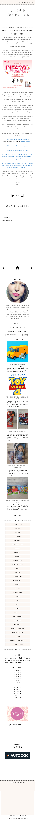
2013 (16, 698)
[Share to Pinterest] (22, 196)
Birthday (17, 540)
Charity (17, 552)
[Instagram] (16, 747)
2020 (17, 683)
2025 (17, 672)
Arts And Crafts (18, 524)
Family (17, 596)
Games (17, 608)
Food (18, 604)
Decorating (18, 576)
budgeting (13, 662)
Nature (7, 660)
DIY (17, 568)
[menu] (2, 2)
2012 (16, 700)
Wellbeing (22, 660)
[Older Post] (31, 268)
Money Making (17, 632)
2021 (17, 680)
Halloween (17, 620)
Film (17, 600)
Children (18, 556)
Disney (17, 584)
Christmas (17, 560)
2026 (17, 670)
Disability (17, 580)
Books (17, 548)
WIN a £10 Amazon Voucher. (17, 364)
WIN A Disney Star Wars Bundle (17, 431)
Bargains (17, 536)
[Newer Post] (4, 268)
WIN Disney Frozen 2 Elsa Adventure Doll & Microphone (18, 467)
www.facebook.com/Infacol (11, 141)
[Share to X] (13, 196)
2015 (16, 693)
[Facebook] (13, 747)
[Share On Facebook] (17, 196)
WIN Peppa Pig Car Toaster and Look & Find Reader (17, 501)
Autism (17, 528)
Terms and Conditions (12, 811)
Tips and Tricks (14, 660)
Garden (17, 612)
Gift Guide (17, 616)
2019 (17, 685)
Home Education (17, 628)
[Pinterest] (20, 747)
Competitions (17, 564)
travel (20, 662)
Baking (17, 532)
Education (17, 592)
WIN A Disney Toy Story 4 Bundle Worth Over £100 (17, 398)
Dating (17, 572)
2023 (17, 676)
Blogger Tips (17, 544)
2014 (16, 695)
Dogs (18, 588)
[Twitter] (14, 747)
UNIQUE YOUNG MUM (18, 12)
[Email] (21, 747)
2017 (17, 689)
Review (18, 636)
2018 (17, 687)
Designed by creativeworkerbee (17, 818)
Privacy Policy (25, 811)
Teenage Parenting (18, 640)
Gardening (15, 658)
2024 (17, 674)
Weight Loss (17, 644)
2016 (16, 691)
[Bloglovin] (18, 747)
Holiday (17, 624)
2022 (17, 678)
